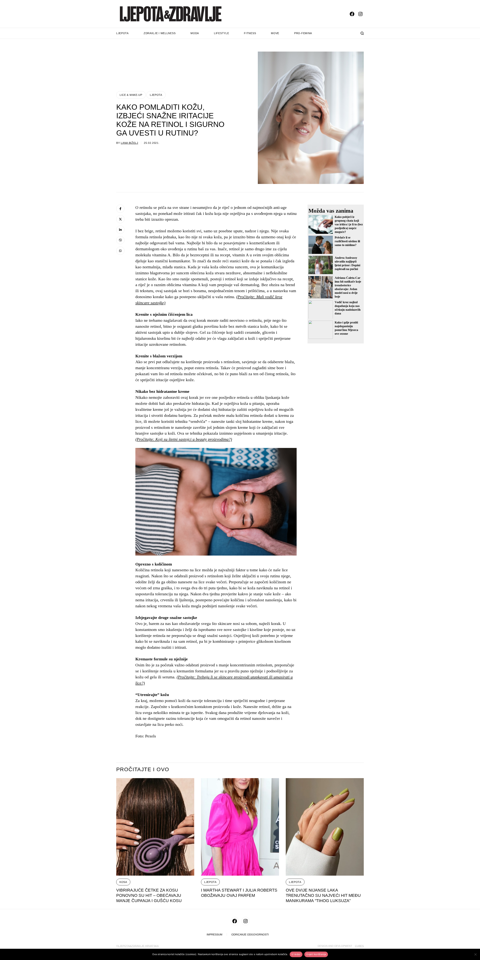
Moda (194, 33)
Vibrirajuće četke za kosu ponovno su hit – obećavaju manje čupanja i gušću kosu (149, 895)
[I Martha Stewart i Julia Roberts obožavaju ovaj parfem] (240, 827)
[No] (475, 954)
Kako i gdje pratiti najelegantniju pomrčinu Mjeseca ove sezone (346, 328)
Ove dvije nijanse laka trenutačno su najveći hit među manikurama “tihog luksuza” (323, 895)
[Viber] (120, 240)
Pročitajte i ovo (142, 769)
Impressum (214, 934)
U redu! (296, 954)
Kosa (123, 882)
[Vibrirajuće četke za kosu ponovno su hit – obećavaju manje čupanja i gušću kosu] (155, 827)
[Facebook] (120, 209)
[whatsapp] (120, 251)
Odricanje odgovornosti (250, 934)
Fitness (250, 33)
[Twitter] (120, 219)
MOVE (275, 33)
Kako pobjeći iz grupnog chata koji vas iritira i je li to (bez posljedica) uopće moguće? (349, 224)
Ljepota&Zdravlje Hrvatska (138, 945)
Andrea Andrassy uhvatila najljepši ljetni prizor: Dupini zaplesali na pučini (347, 263)
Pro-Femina (303, 33)
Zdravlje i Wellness (160, 33)
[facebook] (352, 14)
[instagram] (360, 14)
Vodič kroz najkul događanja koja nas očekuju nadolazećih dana (348, 308)
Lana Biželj (129, 142)
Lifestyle (221, 33)
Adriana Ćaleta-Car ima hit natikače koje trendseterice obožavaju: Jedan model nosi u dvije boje (348, 287)
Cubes (359, 945)
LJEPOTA (156, 94)
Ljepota (122, 33)
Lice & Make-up (131, 94)
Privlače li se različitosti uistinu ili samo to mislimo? (347, 241)
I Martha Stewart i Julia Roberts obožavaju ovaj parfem (239, 893)
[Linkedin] (120, 230)
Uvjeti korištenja (316, 954)
